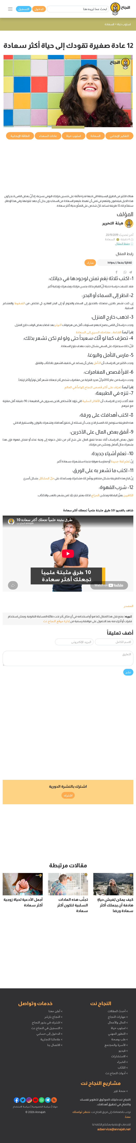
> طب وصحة (119, 1039)
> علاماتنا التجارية (51, 1039)
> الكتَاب (123, 1067)
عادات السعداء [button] (48, 136)
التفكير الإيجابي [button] (119, 136)
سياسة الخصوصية (41, 1106)
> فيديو (123, 1050)
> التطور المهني (118, 1033)
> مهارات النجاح (118, 1016)
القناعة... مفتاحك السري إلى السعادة (98, 332)
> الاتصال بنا (54, 1045)
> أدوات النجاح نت (116, 1073)
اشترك (68, 795)
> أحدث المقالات (118, 1011)
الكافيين (128, 495)
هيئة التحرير (112, 223)
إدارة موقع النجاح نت (56, 621)
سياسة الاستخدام (21, 1106)
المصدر (128, 606)
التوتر (58, 325)
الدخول (39, 9)
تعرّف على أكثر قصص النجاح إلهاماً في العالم (93, 387)
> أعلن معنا (55, 1011)
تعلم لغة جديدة (120, 461)
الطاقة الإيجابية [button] (20, 136)
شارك (90, 262)
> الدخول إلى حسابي (49, 1033)
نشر (128, 672)
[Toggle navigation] (10, 9)
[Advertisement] (68, 165)
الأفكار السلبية (91, 401)
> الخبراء (122, 1062)
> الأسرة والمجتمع (116, 1045)
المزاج (95, 495)
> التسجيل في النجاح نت (47, 1028)
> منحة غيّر (121, 1091)
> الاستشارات (119, 1056)
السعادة (110, 239)
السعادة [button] (95, 136)
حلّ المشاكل (46, 478)
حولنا (55, 1106)
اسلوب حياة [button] (73, 136)
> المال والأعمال (118, 1022)
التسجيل (23, 9)
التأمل (97, 363)
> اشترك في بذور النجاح (47, 1022)
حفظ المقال (122, 243)
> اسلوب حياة (119, 1028)
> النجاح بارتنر (53, 1016)
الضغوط (20, 303)
